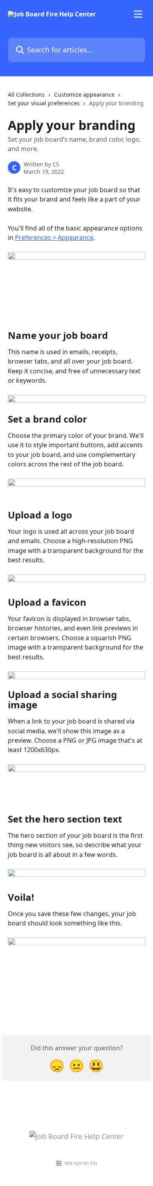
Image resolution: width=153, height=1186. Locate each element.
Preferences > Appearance (54, 237)
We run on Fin (81, 1162)
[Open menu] (138, 14)
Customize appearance (84, 94)
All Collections (26, 94)
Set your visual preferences (44, 103)
